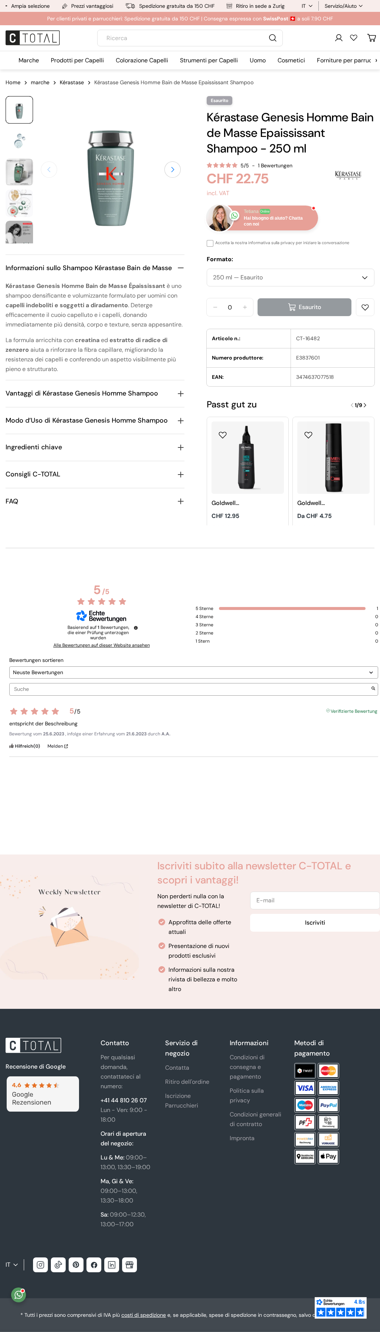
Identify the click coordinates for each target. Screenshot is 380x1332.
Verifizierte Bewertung (354, 710)
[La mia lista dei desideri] (353, 37)
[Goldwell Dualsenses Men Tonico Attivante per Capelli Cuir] (248, 457)
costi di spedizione (143, 1315)
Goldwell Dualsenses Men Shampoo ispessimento (319, 503)
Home (13, 82)
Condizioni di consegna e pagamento (247, 1066)
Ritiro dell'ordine (187, 1082)
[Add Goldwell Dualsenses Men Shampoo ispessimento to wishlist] (308, 432)
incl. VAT (218, 193)
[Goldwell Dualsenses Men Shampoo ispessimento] (333, 457)
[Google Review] (42, 1081)
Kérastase (72, 82)
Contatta (177, 1068)
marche (40, 82)
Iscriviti (315, 922)
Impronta (242, 1138)
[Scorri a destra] (172, 169)
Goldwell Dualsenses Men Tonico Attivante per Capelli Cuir (234, 503)
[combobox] (190, 38)
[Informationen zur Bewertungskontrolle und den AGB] (136, 628)
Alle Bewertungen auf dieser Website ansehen (101, 645)
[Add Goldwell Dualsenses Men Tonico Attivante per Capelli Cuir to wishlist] (222, 432)
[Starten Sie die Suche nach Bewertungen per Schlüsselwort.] (373, 689)
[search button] (272, 37)
